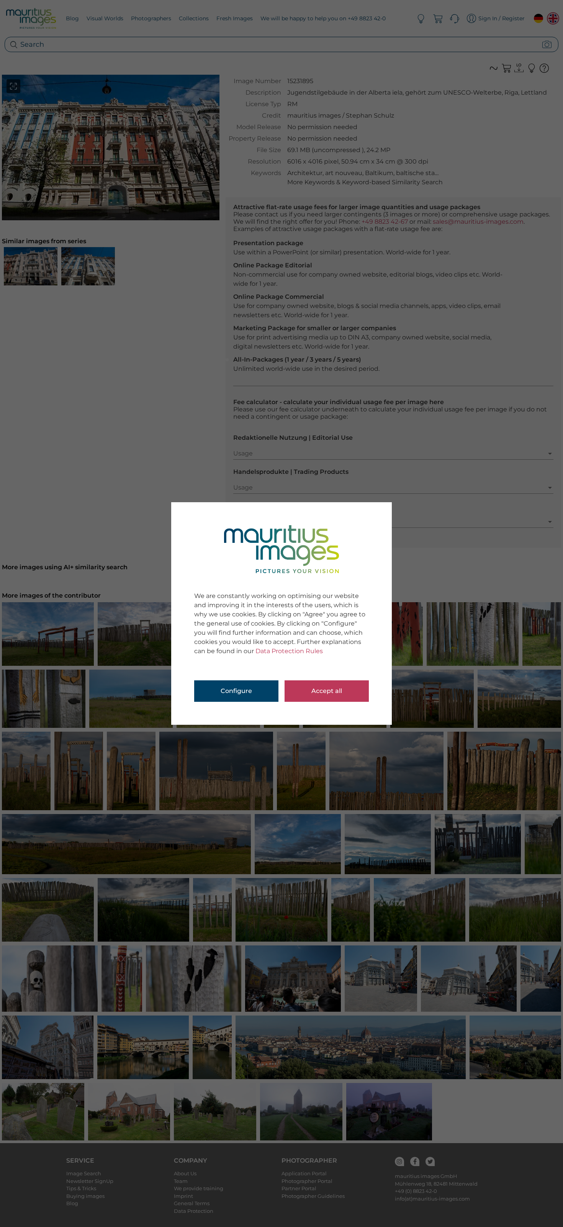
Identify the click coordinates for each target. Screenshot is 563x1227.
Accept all (326, 691)
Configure (236, 691)
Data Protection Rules (289, 651)
